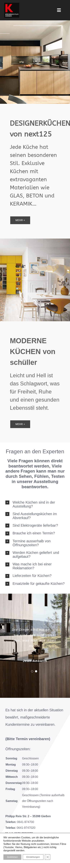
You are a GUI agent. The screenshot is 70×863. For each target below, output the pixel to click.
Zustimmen (12, 857)
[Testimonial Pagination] (32, 671)
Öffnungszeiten (17, 749)
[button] (35, 504)
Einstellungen (33, 857)
